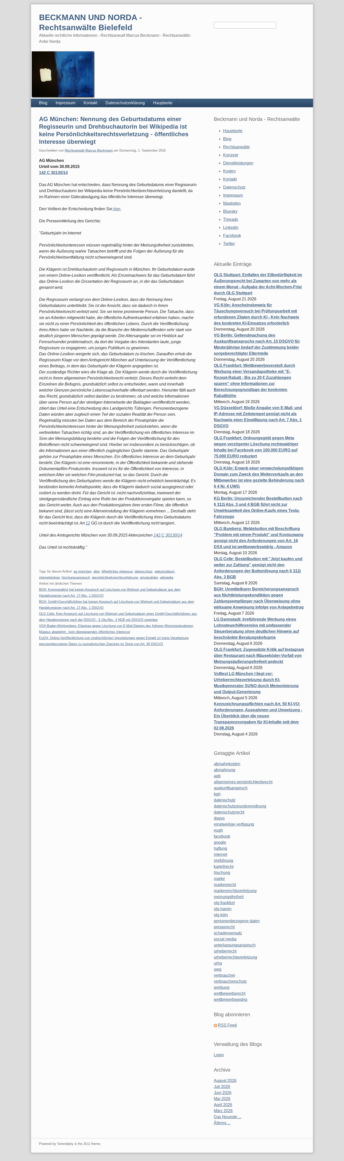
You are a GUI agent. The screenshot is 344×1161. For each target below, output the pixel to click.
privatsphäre (149, 577)
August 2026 (225, 1080)
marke (219, 878)
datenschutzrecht (229, 812)
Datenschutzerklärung (125, 103)
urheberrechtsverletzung (235, 957)
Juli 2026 (222, 1086)
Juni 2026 (222, 1092)
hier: (116, 209)
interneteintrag (49, 577)
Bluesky (230, 211)
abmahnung (224, 770)
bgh (217, 794)
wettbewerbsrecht (229, 993)
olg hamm (222, 909)
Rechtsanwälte (236, 147)
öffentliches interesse (117, 571)
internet (220, 854)
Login (219, 1055)
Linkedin (230, 227)
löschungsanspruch (76, 577)
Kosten (229, 171)
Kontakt (90, 103)
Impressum (65, 103)
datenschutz (144, 571)
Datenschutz (234, 187)
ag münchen (82, 571)
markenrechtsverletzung (235, 891)
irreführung (223, 860)
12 (88, 523)
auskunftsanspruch (231, 788)
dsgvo (219, 818)
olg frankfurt (224, 903)
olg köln (221, 915)
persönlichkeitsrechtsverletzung (115, 577)
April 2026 (223, 1105)
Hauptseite (163, 103)
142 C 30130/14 (53, 172)
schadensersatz (228, 933)
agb (217, 776)
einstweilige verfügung (234, 824)
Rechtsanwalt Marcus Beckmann (89, 150)
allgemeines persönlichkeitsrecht (243, 782)
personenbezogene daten (237, 921)
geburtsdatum (165, 571)
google (220, 842)
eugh (218, 830)
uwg (217, 969)
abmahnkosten (227, 764)
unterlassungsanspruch (235, 945)
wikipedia (166, 577)
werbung (221, 987)
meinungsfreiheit (229, 897)
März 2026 (223, 1111)
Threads (230, 219)
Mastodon (232, 203)
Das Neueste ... (227, 1117)
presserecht (224, 927)
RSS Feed (227, 1025)
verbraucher (224, 975)
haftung (220, 848)
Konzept (230, 155)
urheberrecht (225, 951)
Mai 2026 (222, 1099)
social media (225, 939)
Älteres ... (222, 1123)
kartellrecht (223, 866)
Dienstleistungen (238, 163)
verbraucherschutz (230, 981)
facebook (222, 836)
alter (96, 571)
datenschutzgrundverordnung (240, 806)
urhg (218, 963)
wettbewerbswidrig (230, 999)
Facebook (232, 235)
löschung (222, 872)
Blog (43, 103)
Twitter (229, 243)
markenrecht (225, 885)
